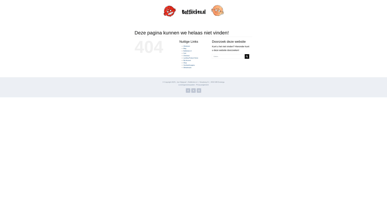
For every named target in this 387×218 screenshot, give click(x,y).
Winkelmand (187, 67)
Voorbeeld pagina (189, 65)
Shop (185, 63)
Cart (184, 53)
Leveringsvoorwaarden (186, 85)
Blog (184, 48)
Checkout (186, 55)
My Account (187, 60)
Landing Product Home (190, 58)
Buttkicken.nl (187, 51)
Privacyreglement (202, 85)
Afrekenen (186, 46)
